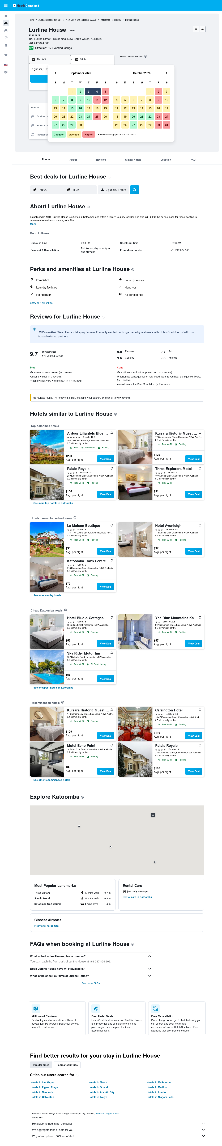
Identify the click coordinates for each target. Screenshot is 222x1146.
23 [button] (80, 116)
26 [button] (105, 116)
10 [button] (88, 100)
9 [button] (80, 100)
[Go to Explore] (5, 45)
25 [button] (97, 116)
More (33, 224)
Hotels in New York (42, 1092)
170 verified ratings (60, 48)
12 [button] (105, 100)
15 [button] (72, 108)
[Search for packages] (5, 37)
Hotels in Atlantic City (101, 1092)
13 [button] (55, 108)
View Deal (106, 459)
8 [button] (72, 100)
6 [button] (55, 100)
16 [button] (80, 108)
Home (31, 19)
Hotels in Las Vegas (42, 1082)
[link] (53, 502)
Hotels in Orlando (99, 1087)
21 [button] (63, 116)
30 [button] (80, 125)
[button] (6, 5)
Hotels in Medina (157, 1087)
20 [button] (55, 116)
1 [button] (72, 92)
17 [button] (88, 108)
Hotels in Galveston (42, 1097)
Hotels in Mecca (98, 1082)
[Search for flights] (5, 15)
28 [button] (63, 125)
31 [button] (166, 125)
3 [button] (88, 92)
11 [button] (97, 100)
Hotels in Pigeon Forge (44, 1087)
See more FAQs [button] (91, 983)
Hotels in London (157, 1092)
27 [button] (55, 125)
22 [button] (72, 116)
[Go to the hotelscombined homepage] (26, 5)
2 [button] (80, 92)
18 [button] (97, 108)
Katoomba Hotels (109, 19)
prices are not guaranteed (107, 1113)
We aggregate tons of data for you (52, 1130)
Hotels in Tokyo (98, 1097)
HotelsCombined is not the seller (52, 1124)
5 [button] (105, 92)
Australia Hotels (46, 19)
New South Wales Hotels (77, 19)
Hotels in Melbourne (159, 1082)
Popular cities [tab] (41, 1065)
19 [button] (105, 108)
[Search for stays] (5, 23)
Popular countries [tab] (67, 1065)
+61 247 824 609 (39, 43)
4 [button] (97, 92)
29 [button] (72, 125)
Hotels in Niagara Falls (160, 1097)
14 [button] (63, 108)
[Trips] (5, 55)
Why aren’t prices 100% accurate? (53, 1136)
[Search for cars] (5, 30)
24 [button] (88, 116)
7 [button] (64, 100)
